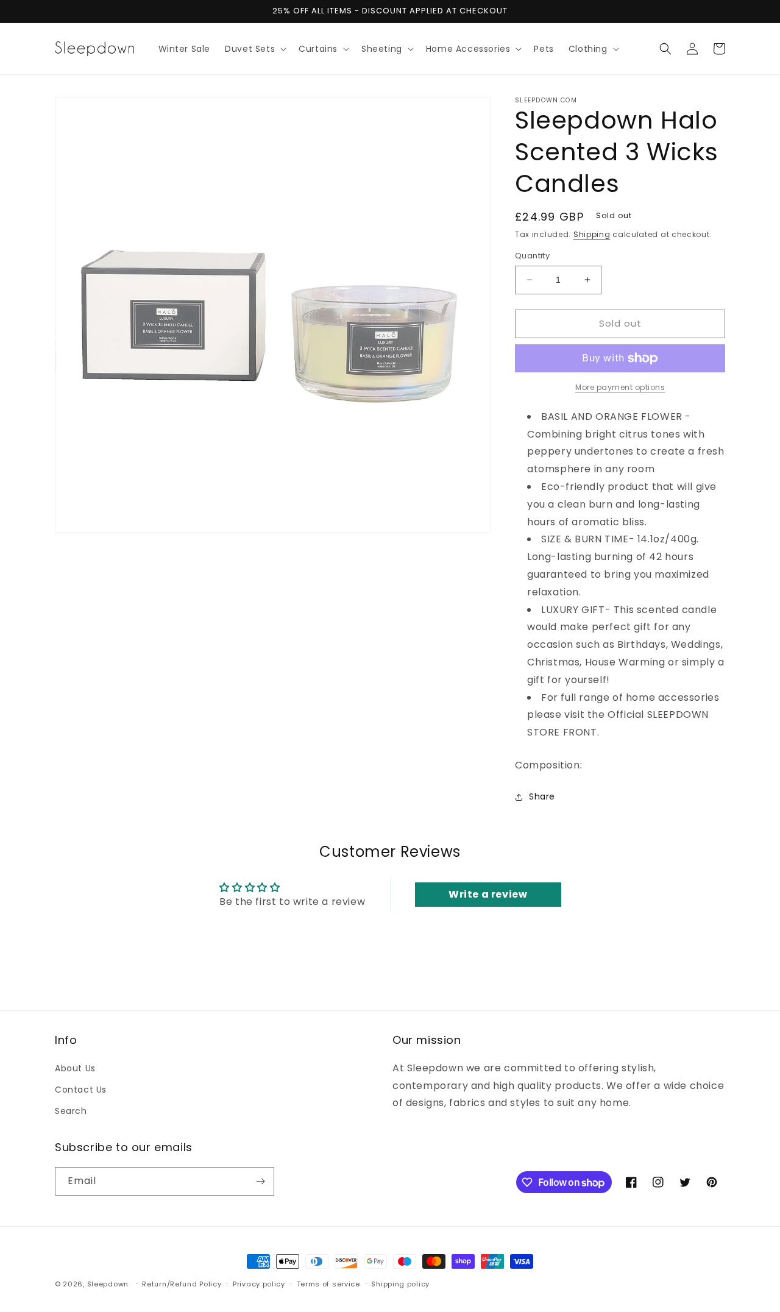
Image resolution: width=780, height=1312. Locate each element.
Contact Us (81, 1089)
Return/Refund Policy (181, 1284)
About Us (75, 1068)
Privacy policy (259, 1284)
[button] (254, 49)
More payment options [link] (620, 387)
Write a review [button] (487, 894)
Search (71, 1111)
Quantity (532, 255)
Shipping (592, 234)
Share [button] (542, 796)
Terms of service (328, 1284)
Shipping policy (400, 1284)
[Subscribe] (260, 1181)
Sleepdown (108, 1284)
